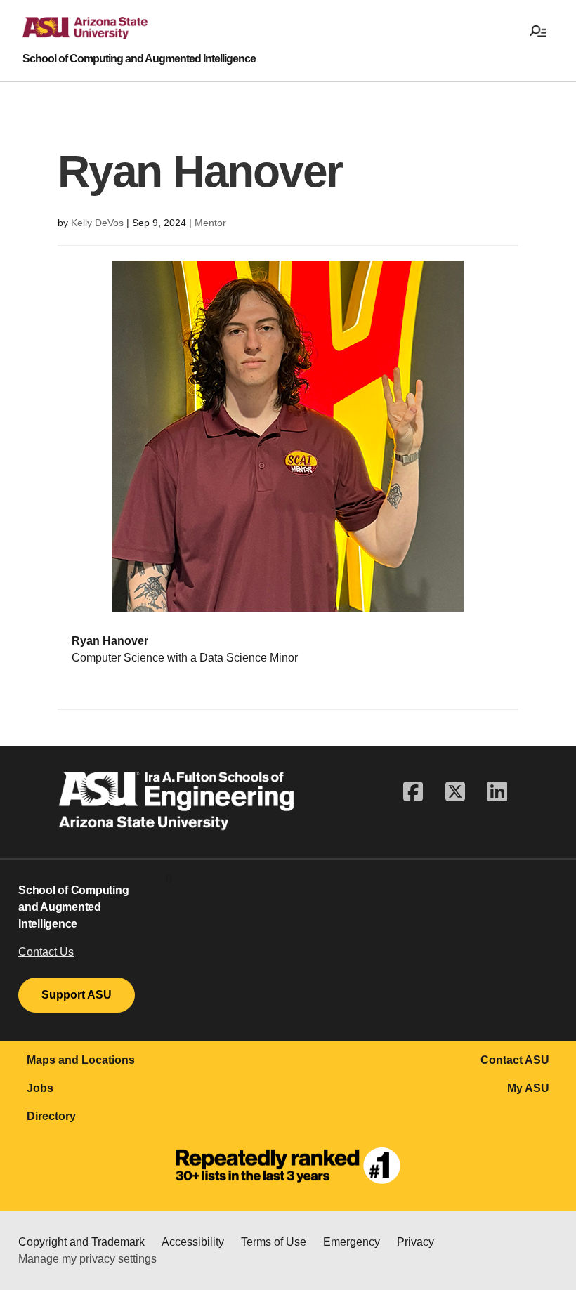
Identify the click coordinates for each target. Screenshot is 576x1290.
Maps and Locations (81, 1060)
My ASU (528, 1088)
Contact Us (46, 952)
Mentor (210, 222)
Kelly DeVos (97, 222)
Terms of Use (273, 1242)
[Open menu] (538, 32)
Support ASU (76, 995)
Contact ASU (514, 1060)
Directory (51, 1116)
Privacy (415, 1242)
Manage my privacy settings (87, 1259)
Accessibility (193, 1242)
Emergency (351, 1242)
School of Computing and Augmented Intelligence (139, 59)
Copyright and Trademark (81, 1242)
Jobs (40, 1088)
